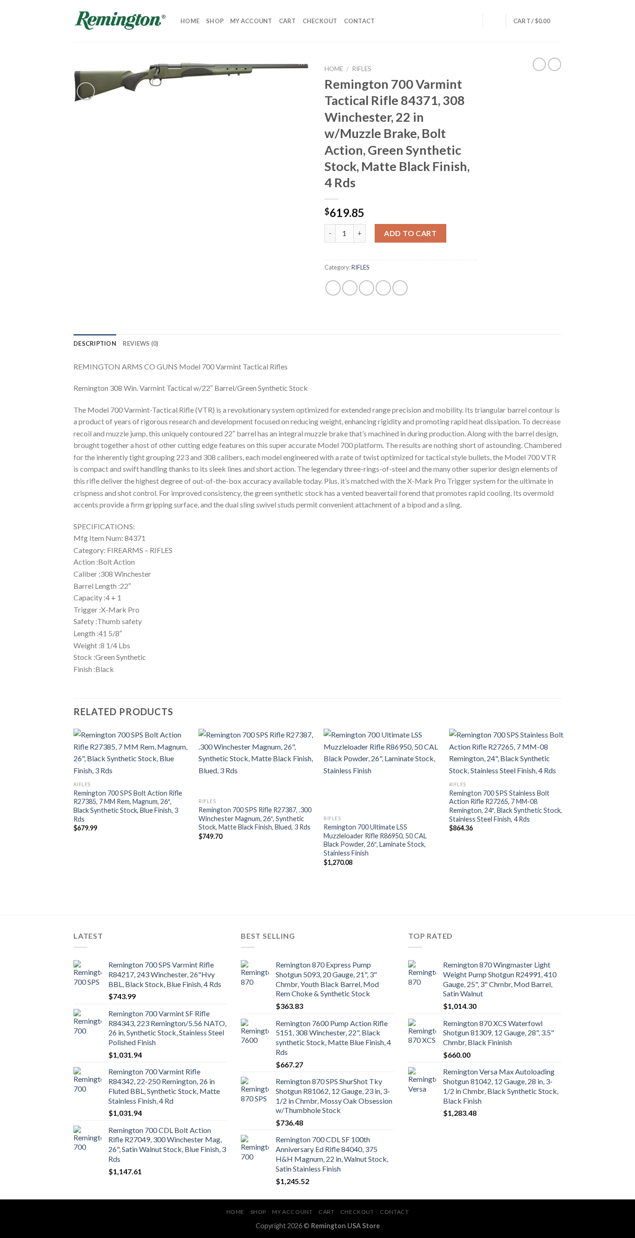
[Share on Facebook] (333, 288)
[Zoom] (86, 91)
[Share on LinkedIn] (400, 288)
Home (189, 21)
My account (251, 21)
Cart (287, 21)
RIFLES (361, 68)
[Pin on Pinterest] (383, 288)
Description (94, 343)
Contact (359, 21)
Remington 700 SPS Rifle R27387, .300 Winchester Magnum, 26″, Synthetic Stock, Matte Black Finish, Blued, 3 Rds (254, 818)
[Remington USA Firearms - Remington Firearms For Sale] (119, 21)
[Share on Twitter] (349, 288)
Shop (215, 21)
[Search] (472, 21)
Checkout (320, 21)
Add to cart (410, 233)
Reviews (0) (141, 343)
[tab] (94, 343)
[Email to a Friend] (366, 288)
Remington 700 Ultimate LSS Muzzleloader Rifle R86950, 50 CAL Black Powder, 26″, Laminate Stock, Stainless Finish (375, 840)
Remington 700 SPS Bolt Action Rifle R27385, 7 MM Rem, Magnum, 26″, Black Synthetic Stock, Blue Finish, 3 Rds (127, 806)
